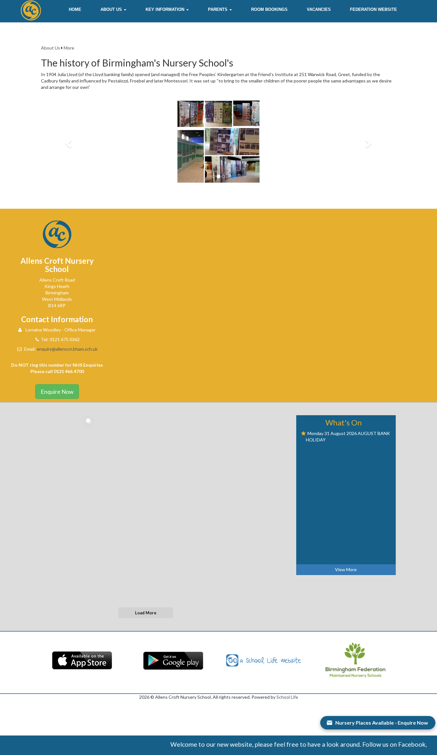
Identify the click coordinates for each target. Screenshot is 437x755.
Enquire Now (57, 391)
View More (346, 569)
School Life (287, 697)
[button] (113, 9)
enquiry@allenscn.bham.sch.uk (67, 349)
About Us (50, 48)
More (69, 48)
